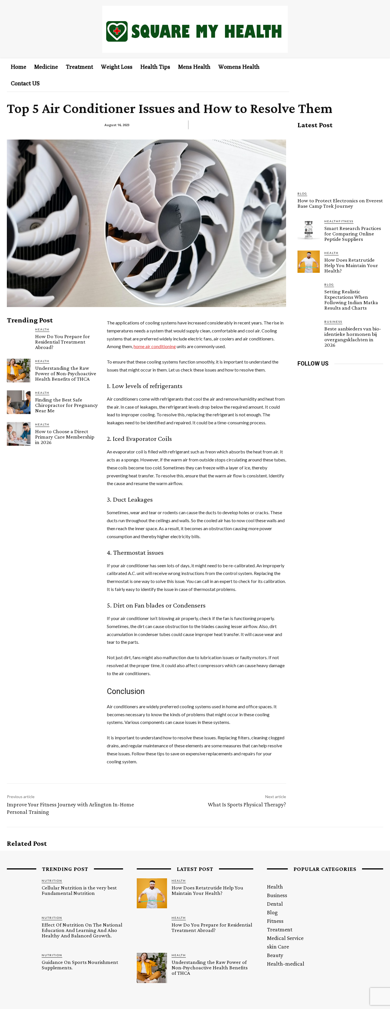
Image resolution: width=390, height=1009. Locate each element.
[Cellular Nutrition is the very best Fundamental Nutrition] (22, 893)
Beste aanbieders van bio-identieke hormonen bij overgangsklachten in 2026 (352, 337)
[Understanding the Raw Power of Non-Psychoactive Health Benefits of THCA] (19, 370)
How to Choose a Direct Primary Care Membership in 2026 (64, 436)
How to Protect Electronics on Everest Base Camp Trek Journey (340, 203)
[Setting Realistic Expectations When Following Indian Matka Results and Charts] (308, 293)
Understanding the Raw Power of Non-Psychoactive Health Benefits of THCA (65, 373)
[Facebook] (302, 377)
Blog (302, 193)
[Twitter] (354, 377)
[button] (369, 67)
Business (333, 321)
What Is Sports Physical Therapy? (247, 804)
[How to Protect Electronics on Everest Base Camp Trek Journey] (340, 160)
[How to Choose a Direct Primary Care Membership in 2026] (19, 434)
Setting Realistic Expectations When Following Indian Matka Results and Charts (351, 299)
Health (42, 329)
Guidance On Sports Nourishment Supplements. (80, 964)
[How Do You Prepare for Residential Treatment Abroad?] (19, 339)
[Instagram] (315, 377)
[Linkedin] (328, 377)
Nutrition (52, 880)
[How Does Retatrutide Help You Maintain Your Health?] (308, 262)
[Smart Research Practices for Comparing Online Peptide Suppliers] (308, 230)
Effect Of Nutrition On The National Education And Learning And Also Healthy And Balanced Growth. (82, 930)
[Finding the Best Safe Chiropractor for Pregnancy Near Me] (19, 402)
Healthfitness (338, 221)
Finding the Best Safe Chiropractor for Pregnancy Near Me (66, 405)
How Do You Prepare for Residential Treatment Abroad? (62, 341)
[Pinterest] (341, 377)
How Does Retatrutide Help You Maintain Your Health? (351, 265)
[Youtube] (367, 377)
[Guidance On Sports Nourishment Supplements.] (22, 968)
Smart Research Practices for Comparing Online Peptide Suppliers (352, 233)
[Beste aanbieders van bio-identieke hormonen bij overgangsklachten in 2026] (308, 330)
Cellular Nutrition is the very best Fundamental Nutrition (79, 890)
